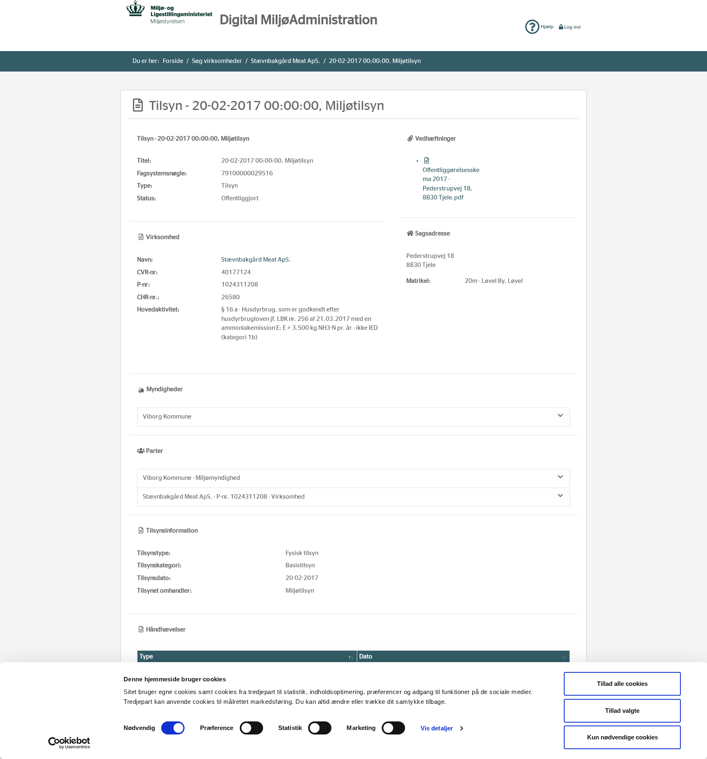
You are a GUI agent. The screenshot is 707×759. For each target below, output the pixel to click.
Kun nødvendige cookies (622, 737)
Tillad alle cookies (622, 683)
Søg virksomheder (217, 61)
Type (146, 657)
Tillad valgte (622, 710)
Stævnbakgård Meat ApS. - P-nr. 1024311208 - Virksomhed (224, 497)
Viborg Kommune (167, 417)
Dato (365, 657)
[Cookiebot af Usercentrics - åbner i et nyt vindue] (69, 743)
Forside (173, 61)
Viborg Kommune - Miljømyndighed (191, 478)
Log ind (572, 27)
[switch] (251, 727)
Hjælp (547, 26)
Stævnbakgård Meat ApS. (285, 61)
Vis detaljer (437, 728)
